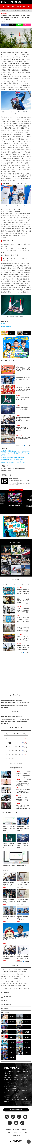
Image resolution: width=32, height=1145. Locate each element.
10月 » (25, 734)
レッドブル (12, 969)
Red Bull (3, 324)
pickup (3, 470)
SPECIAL (6, 1008)
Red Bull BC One (5, 976)
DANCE (19, 6)
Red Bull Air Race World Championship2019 (13, 468)
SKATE (8, 6)
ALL (4, 6)
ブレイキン (18, 985)
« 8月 (6, 734)
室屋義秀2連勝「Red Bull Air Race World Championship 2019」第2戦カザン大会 (12, 458)
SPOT (5, 1000)
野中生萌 (18, 969)
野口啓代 (19, 974)
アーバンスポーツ (17, 976)
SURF (13, 6)
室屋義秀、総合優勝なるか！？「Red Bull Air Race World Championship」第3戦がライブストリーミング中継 (15, 453)
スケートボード (13, 988)
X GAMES (18, 978)
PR (6, 969)
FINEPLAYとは (10, 1129)
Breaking (13, 974)
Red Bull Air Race (6, 326)
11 (19, 747)
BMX (24, 985)
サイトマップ (23, 1132)
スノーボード (4, 978)
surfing (12, 978)
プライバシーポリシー (12, 1132)
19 (22, 751)
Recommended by (20, 445)
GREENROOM (5, 974)
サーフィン (4, 988)
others (4, 13)
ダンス (20, 981)
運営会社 (17, 1129)
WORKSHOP (7, 996)
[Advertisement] (16, 673)
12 (22, 747)
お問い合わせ (16, 1135)
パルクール (26, 976)
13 (25, 747)
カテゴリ (6, 1012)
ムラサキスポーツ (6, 971)
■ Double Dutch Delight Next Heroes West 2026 (15, 702)
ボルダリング (4, 983)
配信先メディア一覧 (16, 1109)
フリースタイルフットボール (9, 981)
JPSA (2, 969)
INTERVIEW (4, 985)
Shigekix (25, 969)
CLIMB (24, 6)
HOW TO (6, 992)
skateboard (22, 971)
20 (25, 751)
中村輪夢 (14, 971)
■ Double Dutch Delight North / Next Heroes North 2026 (14, 706)
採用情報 (24, 1129)
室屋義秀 (8, 470)
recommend (27, 988)
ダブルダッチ (13, 983)
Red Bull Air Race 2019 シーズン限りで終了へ (14, 462)
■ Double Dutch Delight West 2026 (11, 700)
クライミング (22, 983)
